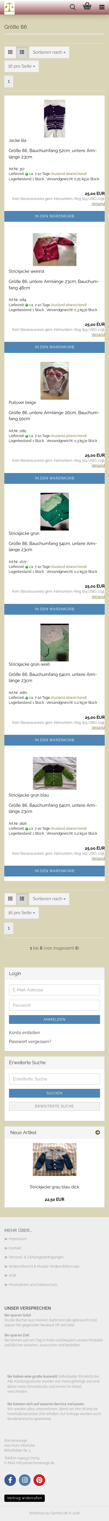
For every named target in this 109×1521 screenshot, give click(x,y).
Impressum (18, 1239)
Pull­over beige (22, 402)
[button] (10, 52)
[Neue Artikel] (97, 1133)
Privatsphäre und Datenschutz (33, 1285)
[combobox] (49, 52)
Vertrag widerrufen (24, 1498)
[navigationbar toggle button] (101, 7)
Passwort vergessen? (30, 1041)
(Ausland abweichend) (69, 174)
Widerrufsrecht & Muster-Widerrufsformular (44, 1266)
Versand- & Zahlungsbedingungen (36, 1257)
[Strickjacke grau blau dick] (54, 1159)
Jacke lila (17, 140)
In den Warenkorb (54, 216)
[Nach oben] (93, 1512)
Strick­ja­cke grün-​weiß (29, 664)
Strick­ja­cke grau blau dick (54, 1187)
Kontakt (15, 1248)
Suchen (54, 1093)
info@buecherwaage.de (35, 1463)
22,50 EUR (54, 1199)
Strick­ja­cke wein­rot (26, 271)
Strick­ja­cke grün (24, 533)
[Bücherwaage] (7, 7)
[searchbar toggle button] (72, 7)
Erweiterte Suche (54, 1106)
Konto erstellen (24, 1032)
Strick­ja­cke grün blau (29, 795)
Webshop (36, 1513)
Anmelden (54, 1019)
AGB (12, 1275)
